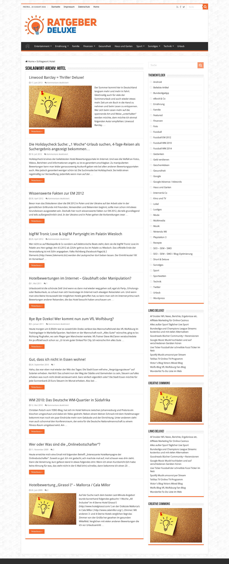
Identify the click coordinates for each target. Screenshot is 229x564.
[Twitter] (183, 7)
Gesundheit (105, 46)
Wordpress (159, 298)
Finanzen (88, 46)
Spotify (153, 354)
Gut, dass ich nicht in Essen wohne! (57, 359)
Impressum (69, 7)
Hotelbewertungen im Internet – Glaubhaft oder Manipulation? (80, 278)
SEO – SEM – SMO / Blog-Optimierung (173, 253)
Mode (156, 215)
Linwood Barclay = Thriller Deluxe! (56, 77)
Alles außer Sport (159, 324)
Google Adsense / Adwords (167, 181)
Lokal (156, 204)
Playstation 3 (159, 237)
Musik (156, 226)
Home (96, 7)
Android (157, 82)
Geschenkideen (161, 165)
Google (157, 176)
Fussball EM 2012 (162, 137)
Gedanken (158, 154)
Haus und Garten (124, 46)
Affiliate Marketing (159, 320)
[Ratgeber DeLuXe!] (62, 25)
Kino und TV (159, 198)
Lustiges (157, 209)
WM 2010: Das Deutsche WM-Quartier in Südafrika (69, 400)
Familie (75, 46)
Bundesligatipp (161, 93)
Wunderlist (155, 371)
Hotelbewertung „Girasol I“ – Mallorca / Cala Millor (69, 485)
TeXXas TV (155, 358)
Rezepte (157, 242)
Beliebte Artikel (161, 87)
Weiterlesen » (36, 131)
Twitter (156, 287)
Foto (155, 126)
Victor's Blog (156, 363)
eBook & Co (159, 98)
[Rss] (177, 7)
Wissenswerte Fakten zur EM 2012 (56, 193)
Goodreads (156, 336)
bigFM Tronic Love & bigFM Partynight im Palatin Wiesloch (75, 234)
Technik (168, 46)
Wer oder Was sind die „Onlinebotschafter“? (64, 444)
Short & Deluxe (161, 259)
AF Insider (155, 316)
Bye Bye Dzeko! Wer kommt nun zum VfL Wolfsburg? (71, 319)
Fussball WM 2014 (162, 148)
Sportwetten (159, 276)
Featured (158, 115)
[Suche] (205, 6)
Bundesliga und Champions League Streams (173, 328)
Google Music (157, 340)
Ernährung (60, 46)
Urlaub (180, 46)
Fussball (157, 132)
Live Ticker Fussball (160, 347)
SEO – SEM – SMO (162, 248)
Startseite (55, 7)
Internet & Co (160, 193)
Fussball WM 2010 (162, 143)
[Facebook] (180, 7)
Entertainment (41, 46)
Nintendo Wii (160, 231)
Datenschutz (84, 7)
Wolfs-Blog (155, 367)
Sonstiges (153, 46)
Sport (139, 46)
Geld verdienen (161, 159)
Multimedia (159, 220)
